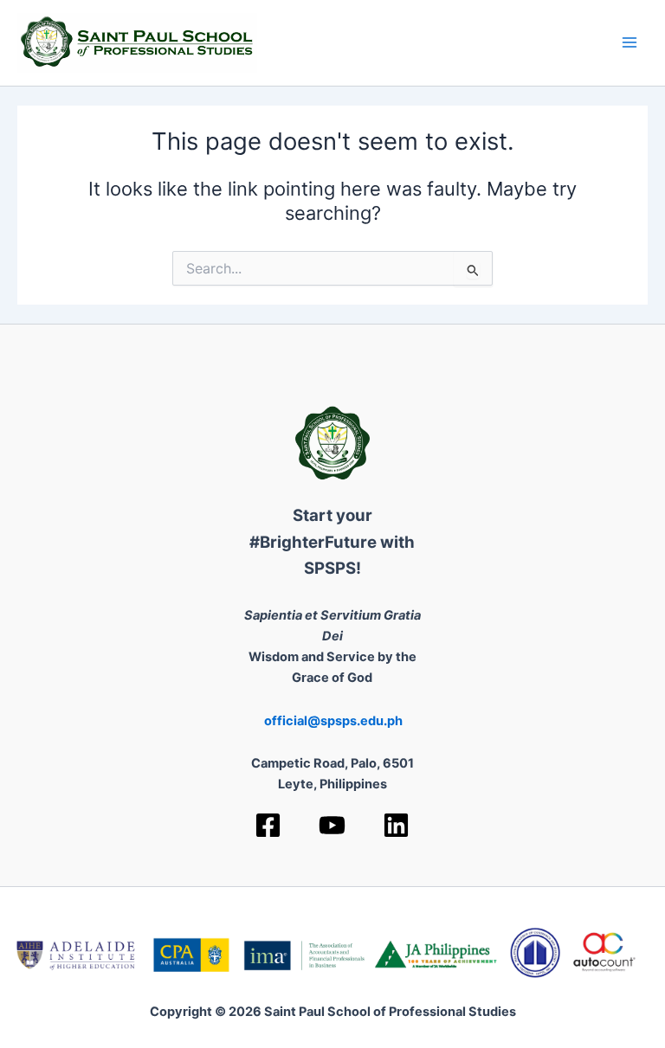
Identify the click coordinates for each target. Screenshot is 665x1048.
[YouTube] (332, 825)
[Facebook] (268, 825)
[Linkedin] (396, 825)
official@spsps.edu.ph (333, 721)
